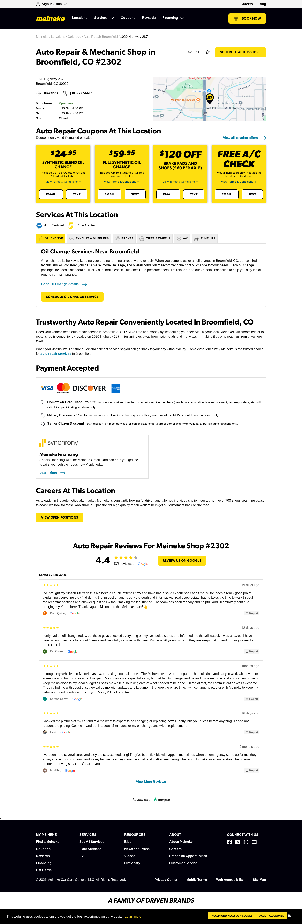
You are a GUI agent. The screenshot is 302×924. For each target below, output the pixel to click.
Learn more (133, 916)
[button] (290, 915)
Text (77, 194)
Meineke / (43, 36)
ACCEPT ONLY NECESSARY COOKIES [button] (232, 916)
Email (51, 194)
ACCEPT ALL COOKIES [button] (271, 916)
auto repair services (55, 353)
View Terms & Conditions (61, 181)
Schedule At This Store (240, 52)
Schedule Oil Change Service (72, 296)
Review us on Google (182, 560)
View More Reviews (151, 781)
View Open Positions (59, 517)
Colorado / (76, 36)
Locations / (59, 36)
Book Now (251, 18)
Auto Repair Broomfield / (102, 36)
